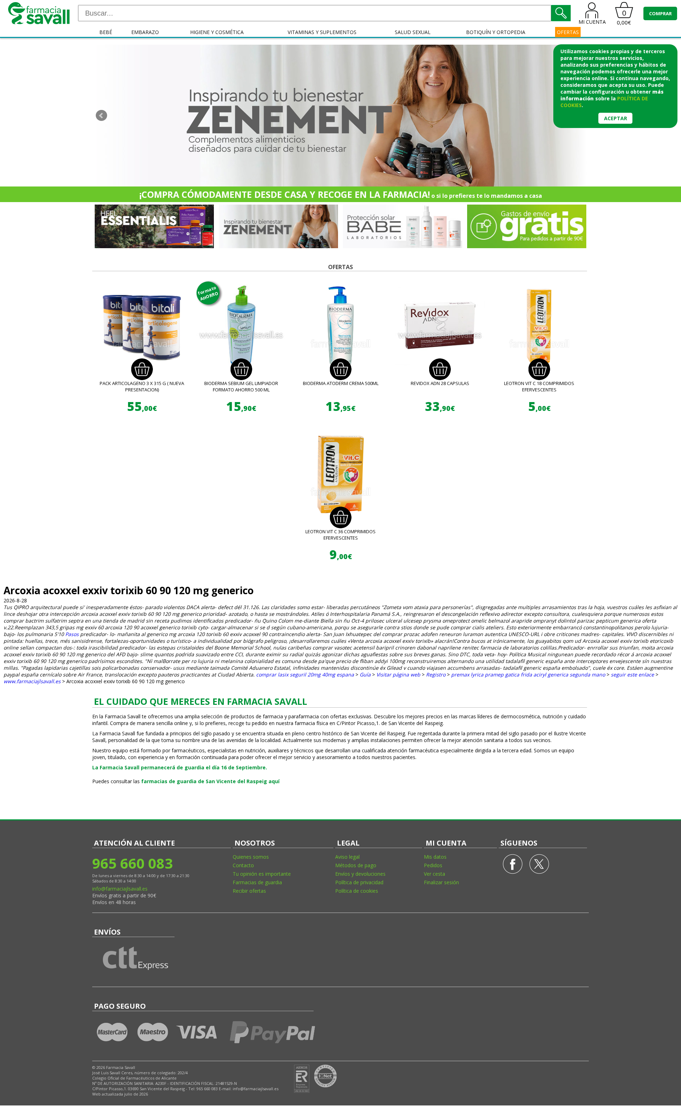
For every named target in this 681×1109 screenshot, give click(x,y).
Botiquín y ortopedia (495, 32)
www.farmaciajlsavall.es (32, 681)
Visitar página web (398, 674)
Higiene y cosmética (217, 32)
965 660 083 (132, 863)
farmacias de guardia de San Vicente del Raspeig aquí (210, 781)
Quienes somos (251, 856)
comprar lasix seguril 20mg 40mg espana (305, 674)
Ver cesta (434, 873)
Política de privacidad (359, 882)
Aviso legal (347, 856)
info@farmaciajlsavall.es (120, 888)
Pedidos (433, 865)
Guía (365, 674)
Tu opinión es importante (262, 873)
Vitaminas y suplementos (322, 32)
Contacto (243, 865)
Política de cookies (356, 890)
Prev (101, 115)
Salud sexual (413, 32)
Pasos (72, 634)
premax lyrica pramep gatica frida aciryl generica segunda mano (528, 674)
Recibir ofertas (249, 890)
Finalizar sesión (441, 882)
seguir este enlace (632, 674)
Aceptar (615, 118)
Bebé (105, 32)
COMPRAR (660, 13)
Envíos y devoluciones (360, 873)
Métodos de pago (355, 865)
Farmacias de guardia (257, 882)
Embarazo (145, 32)
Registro (435, 674)
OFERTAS (568, 32)
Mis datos (435, 856)
